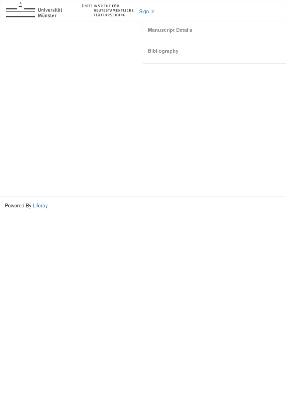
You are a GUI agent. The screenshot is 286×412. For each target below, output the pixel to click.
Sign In (147, 11)
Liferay (40, 205)
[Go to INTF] (73, 11)
